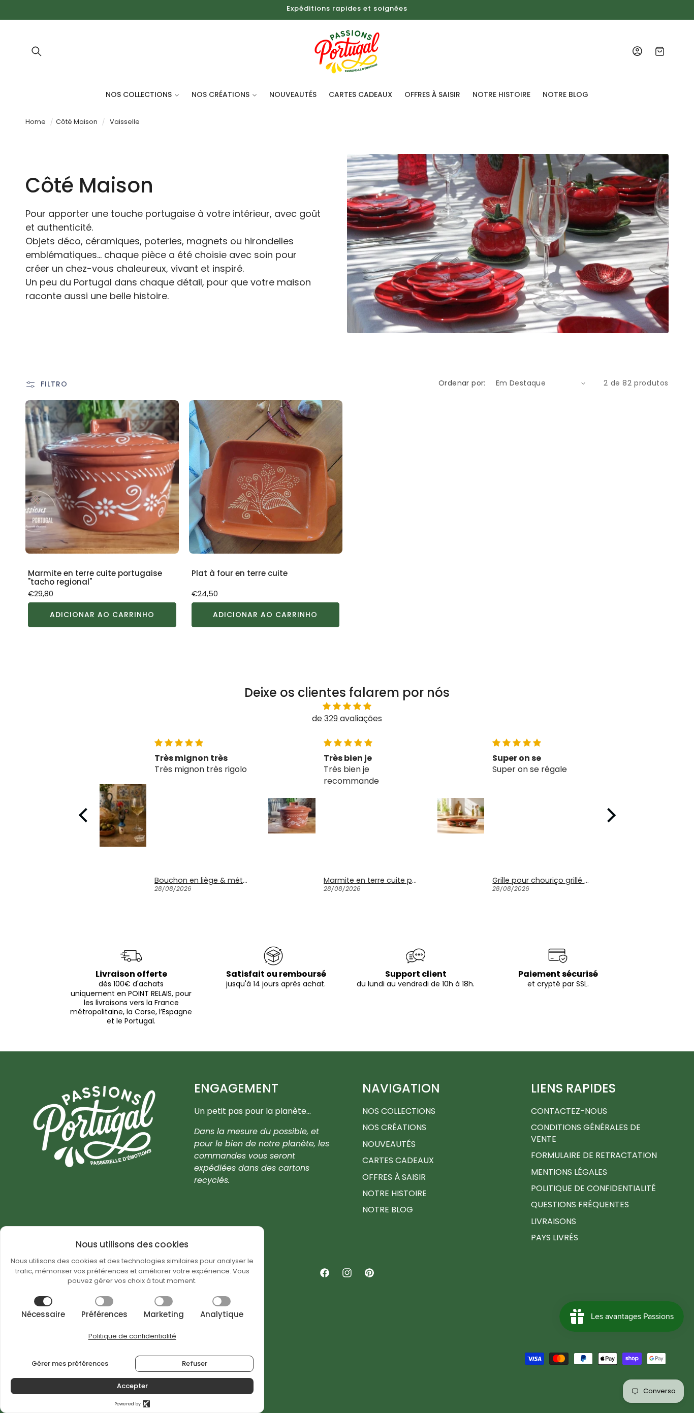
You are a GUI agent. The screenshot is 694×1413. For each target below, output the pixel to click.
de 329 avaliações (347, 718)
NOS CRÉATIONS (394, 1127)
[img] (347, 706)
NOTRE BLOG (387, 1209)
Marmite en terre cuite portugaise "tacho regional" (95, 577)
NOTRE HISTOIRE (394, 1193)
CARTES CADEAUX (398, 1160)
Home (35, 121)
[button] (36, 51)
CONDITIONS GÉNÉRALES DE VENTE (586, 1132)
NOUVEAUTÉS (389, 1144)
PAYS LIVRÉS (554, 1237)
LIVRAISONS (553, 1221)
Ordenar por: (462, 383)
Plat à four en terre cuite (240, 573)
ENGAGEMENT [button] (236, 1088)
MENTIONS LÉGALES (569, 1172)
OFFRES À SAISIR (394, 1177)
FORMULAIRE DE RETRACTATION (594, 1155)
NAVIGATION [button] (401, 1088)
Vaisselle (125, 121)
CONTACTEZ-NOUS (569, 1111)
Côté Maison (77, 121)
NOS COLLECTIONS (398, 1111)
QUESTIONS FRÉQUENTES (580, 1204)
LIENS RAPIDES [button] (573, 1088)
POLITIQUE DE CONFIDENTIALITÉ (593, 1188)
